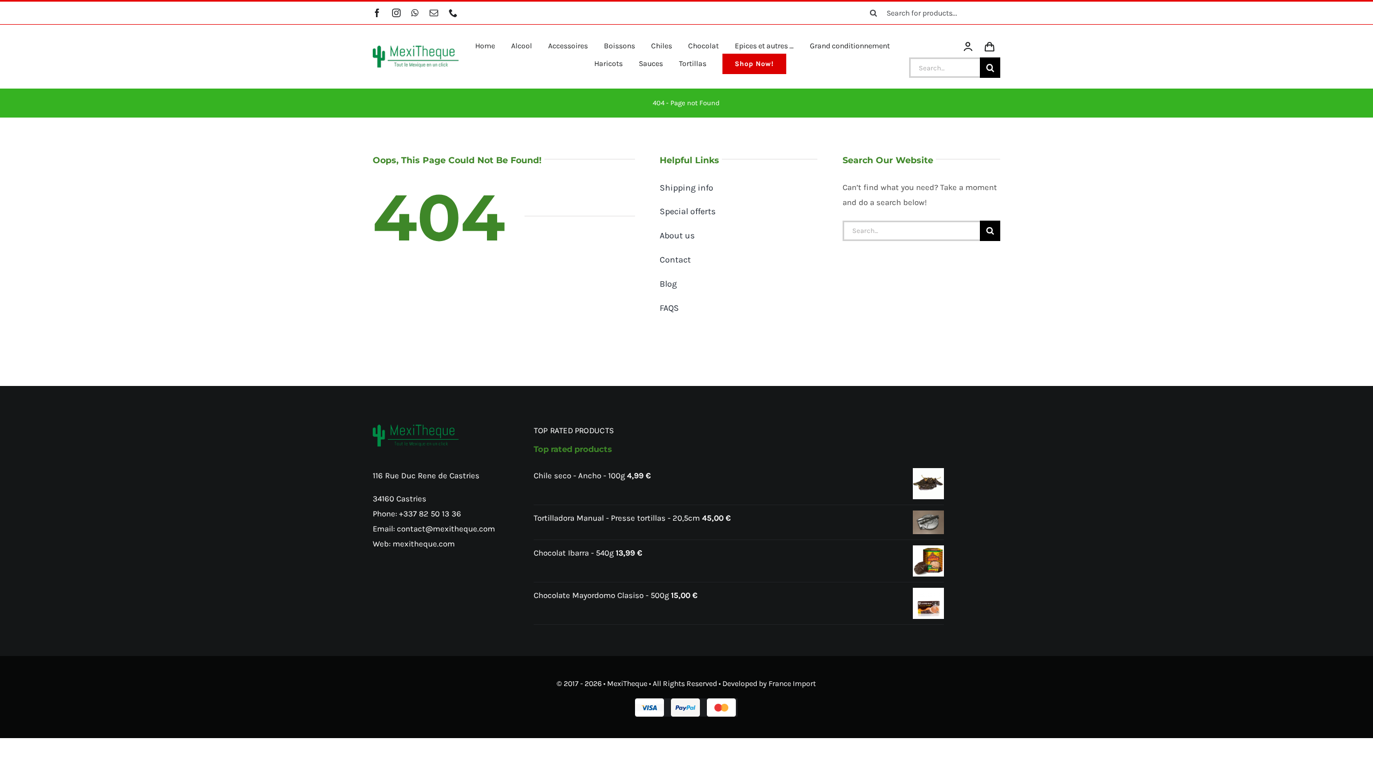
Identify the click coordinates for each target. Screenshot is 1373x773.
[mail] (434, 13)
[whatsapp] (415, 13)
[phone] (453, 13)
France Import (792, 683)
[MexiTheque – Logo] (416, 49)
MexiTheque (627, 683)
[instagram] (396, 13)
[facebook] (377, 13)
